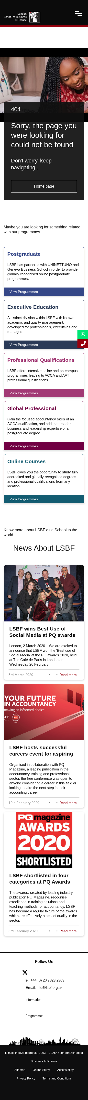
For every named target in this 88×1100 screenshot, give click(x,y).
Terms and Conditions (57, 1078)
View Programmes (24, 292)
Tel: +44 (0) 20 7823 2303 (44, 980)
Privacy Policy (26, 1078)
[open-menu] (78, 13)
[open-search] (65, 13)
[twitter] (27, 973)
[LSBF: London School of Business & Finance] (22, 13)
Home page (44, 186)
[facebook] (38, 973)
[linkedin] (50, 973)
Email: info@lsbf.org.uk (44, 987)
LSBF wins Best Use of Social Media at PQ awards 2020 (42, 635)
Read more (68, 675)
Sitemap (19, 1070)
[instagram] (72, 973)
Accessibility (65, 1070)
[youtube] (62, 973)
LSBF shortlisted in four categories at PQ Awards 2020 (39, 882)
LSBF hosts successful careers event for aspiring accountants (41, 754)
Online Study (41, 1070)
